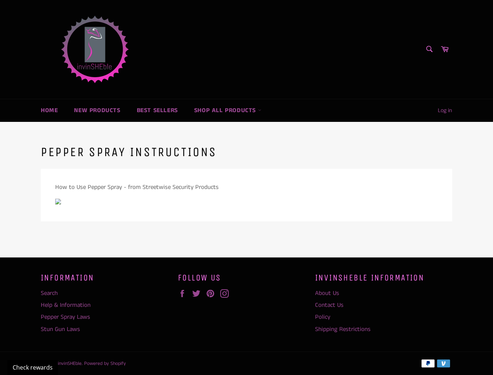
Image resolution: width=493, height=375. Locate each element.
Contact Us (329, 305)
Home (49, 110)
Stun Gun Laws (60, 329)
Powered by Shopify (105, 363)
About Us (327, 293)
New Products (97, 110)
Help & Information (66, 305)
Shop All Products (226, 110)
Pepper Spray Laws (65, 317)
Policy (322, 317)
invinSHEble (70, 363)
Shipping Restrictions (343, 329)
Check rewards (33, 367)
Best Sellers (157, 110)
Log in (445, 110)
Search (49, 293)
